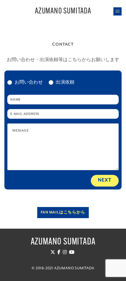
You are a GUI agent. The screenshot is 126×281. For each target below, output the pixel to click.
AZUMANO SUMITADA (63, 11)
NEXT (105, 180)
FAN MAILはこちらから (63, 212)
